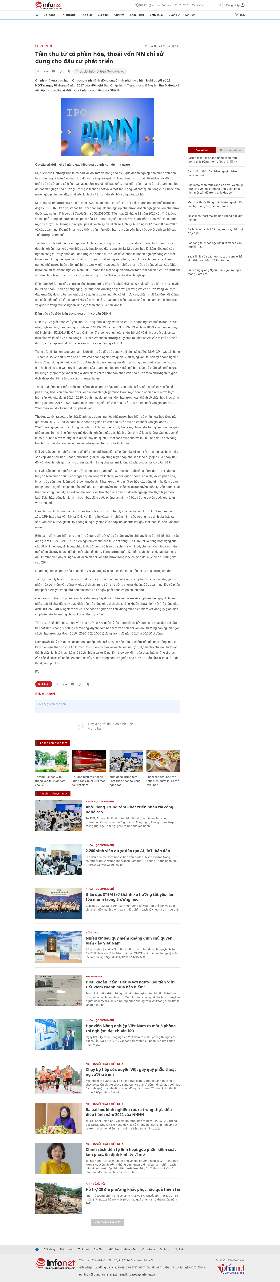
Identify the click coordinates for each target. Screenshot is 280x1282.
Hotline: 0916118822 (177, 5)
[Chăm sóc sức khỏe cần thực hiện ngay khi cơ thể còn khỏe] (163, 761)
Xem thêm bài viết (108, 1222)
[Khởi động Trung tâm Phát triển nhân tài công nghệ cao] (126, 761)
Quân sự (174, 15)
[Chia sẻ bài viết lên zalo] (46, 71)
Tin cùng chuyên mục (54, 793)
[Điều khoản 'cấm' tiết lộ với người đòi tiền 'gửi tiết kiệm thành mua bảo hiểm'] (58, 990)
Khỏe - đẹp (137, 15)
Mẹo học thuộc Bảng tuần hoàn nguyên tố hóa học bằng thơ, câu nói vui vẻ (215, 204)
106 (199, 247)
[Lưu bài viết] (68, 71)
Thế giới (86, 15)
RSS (242, 15)
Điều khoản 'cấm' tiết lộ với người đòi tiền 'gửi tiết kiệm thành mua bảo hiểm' (130, 984)
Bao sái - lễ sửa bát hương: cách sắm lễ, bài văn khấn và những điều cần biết (215, 258)
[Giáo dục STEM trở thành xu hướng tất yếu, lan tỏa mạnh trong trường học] (58, 903)
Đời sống (49, 15)
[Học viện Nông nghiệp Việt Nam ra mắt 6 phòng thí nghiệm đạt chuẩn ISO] (58, 1034)
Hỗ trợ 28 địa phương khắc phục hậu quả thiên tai (133, 1189)
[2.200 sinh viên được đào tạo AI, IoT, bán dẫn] (58, 859)
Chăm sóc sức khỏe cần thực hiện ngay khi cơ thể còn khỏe (162, 781)
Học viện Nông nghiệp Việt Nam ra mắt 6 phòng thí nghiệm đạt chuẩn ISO (131, 1028)
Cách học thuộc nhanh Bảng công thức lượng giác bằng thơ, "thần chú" (212, 159)
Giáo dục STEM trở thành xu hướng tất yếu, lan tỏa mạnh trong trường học (130, 897)
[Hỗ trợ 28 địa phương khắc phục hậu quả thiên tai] (58, 1198)
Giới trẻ (119, 15)
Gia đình (103, 15)
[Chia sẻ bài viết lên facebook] (38, 71)
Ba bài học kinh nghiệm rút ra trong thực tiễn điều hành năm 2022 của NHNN (129, 1112)
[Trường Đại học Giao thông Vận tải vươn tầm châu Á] (52, 761)
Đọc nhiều (202, 150)
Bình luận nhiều (230, 150)
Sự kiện (190, 15)
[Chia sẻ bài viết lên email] (53, 71)
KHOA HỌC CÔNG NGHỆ (100, 801)
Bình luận (43, 684)
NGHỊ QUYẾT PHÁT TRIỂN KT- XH (106, 1064)
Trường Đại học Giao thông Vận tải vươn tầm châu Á (50, 781)
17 (235, 161)
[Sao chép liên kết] (61, 71)
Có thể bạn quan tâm (53, 743)
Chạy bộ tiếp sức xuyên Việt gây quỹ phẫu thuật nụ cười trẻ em (131, 1072)
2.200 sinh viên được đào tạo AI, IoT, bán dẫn (128, 850)
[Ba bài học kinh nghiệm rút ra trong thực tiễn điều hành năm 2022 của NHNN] (58, 1118)
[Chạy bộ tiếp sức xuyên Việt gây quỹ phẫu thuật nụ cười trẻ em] (58, 1078)
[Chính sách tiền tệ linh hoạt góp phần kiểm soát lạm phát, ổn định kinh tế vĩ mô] (58, 1158)
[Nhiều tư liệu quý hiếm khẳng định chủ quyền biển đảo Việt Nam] (58, 946)
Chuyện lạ (156, 15)
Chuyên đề (44, 46)
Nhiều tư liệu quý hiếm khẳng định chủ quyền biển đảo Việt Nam (129, 941)
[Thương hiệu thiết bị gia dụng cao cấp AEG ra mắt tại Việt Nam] (89, 761)
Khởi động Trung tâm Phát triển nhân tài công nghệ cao (125, 781)
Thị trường (68, 15)
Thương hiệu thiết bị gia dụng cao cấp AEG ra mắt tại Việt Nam (88, 781)
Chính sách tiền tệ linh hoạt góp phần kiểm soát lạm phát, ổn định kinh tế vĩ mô (131, 1152)
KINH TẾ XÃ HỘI (95, 1183)
